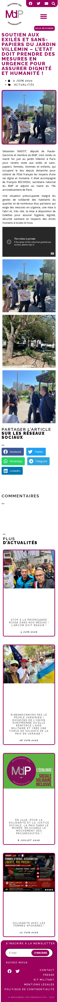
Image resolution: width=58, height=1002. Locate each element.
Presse (48, 975)
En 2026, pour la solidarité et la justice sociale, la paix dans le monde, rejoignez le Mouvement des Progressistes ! (29, 827)
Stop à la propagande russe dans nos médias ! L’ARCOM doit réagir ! (29, 623)
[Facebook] (30, 3)
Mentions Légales (39, 984)
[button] (53, 3)
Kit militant (44, 979)
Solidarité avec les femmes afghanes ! (29, 924)
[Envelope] (46, 3)
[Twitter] (38, 3)
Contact (47, 970)
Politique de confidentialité (29, 989)
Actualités (24, 84)
